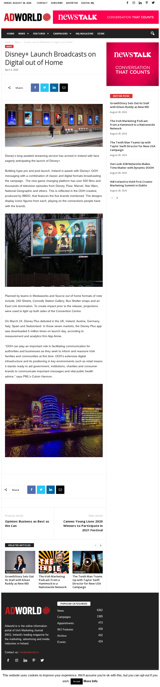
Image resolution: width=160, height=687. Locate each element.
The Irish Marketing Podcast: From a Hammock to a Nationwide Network (52, 581)
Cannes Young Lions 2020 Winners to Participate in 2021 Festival (83, 525)
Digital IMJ (87, 2)
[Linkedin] (140, 3)
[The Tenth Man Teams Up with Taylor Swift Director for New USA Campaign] (87, 562)
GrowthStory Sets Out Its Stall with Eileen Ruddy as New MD (19, 579)
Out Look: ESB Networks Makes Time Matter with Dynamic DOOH (132, 166)
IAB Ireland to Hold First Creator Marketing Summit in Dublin (131, 183)
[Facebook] (127, 3)
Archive (61, 635)
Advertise (72, 2)
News (21, 33)
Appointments (13, 571)
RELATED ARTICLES (19, 545)
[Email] (64, 88)
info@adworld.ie (29, 652)
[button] (152, 33)
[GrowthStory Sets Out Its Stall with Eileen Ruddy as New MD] (20, 562)
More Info (91, 681)
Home (10, 33)
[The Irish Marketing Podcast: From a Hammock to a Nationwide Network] (54, 562)
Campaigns (60, 33)
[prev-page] (96, 545)
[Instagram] (133, 3)
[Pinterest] (146, 3)
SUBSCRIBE (57, 2)
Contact (42, 2)
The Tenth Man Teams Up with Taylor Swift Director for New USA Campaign (87, 581)
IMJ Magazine (84, 33)
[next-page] (101, 545)
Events (61, 642)
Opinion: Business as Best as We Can (27, 523)
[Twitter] (153, 3)
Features (39, 33)
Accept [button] (76, 681)
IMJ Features (65, 629)
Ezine (101, 33)
